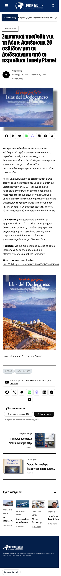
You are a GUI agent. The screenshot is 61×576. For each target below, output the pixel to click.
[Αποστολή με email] (52, 136)
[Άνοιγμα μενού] (6, 5)
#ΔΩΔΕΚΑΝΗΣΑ (23, 371)
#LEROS (8, 371)
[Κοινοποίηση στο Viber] (32, 136)
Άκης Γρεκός (17, 70)
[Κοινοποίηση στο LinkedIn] (39, 136)
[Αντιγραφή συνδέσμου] (45, 136)
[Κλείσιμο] (56, 18)
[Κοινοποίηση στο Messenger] (19, 136)
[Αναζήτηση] (53, 5)
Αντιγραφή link (11, 572)
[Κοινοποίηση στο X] (13, 136)
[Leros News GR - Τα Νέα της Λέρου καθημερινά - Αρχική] (29, 5)
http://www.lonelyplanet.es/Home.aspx (24, 254)
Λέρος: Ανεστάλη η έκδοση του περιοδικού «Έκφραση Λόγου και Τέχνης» (40, 467)
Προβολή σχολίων (18, 414)
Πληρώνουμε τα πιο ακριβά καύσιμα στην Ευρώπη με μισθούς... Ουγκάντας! (20, 441)
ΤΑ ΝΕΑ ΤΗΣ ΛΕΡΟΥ (10, 28)
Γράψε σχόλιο (44, 414)
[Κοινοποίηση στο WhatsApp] (26, 136)
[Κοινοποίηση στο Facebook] (6, 136)
